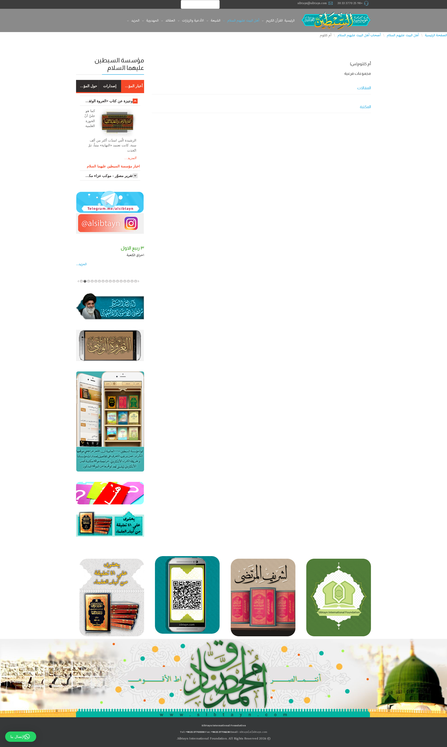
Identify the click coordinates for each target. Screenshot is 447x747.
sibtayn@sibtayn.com (312, 3)
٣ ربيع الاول (132, 248)
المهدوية (152, 20)
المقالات (364, 88)
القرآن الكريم (274, 20)
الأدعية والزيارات (193, 20)
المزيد (135, 20)
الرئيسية (289, 20)
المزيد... (130, 158)
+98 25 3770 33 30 (350, 3)
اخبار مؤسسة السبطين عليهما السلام (113, 166)
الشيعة (215, 20)
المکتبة (365, 106)
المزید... (81, 264)
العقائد (170, 20)
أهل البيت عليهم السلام (243, 20)
